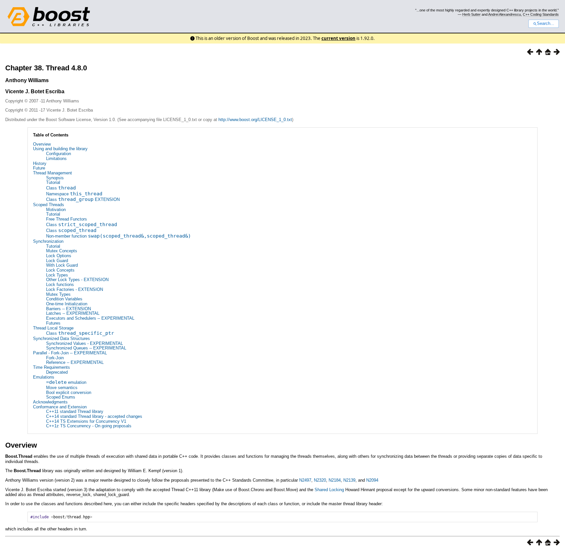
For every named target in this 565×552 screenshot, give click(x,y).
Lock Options (58, 255)
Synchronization (48, 241)
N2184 (335, 480)
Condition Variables (64, 298)
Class (61, 188)
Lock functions (60, 284)
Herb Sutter (471, 14)
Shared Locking (329, 489)
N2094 (372, 480)
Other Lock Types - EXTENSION (77, 279)
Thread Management (52, 172)
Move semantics (61, 387)
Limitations (56, 158)
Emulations (43, 377)
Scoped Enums (60, 397)
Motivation (56, 209)
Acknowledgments (50, 402)
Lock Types (57, 275)
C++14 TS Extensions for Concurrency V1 (86, 421)
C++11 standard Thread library (74, 411)
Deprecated (57, 372)
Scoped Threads (48, 204)
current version (338, 38)
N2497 (305, 480)
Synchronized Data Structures (61, 338)
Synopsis (55, 177)
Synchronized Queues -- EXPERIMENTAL (86, 348)
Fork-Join (55, 357)
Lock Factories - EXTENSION (74, 289)
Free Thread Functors (66, 219)
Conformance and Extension (60, 406)
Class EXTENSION (83, 199)
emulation (66, 382)
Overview (42, 144)
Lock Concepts (60, 270)
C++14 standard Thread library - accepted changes (94, 416)
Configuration (58, 153)
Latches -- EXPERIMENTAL (72, 313)
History (39, 163)
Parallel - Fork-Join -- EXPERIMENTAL (70, 352)
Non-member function (118, 236)
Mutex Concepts (61, 250)
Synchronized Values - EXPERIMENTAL (84, 343)
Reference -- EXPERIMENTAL (75, 362)
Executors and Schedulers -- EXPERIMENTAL (90, 318)
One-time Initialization (66, 303)
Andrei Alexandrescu (504, 14)
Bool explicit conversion (68, 392)
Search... (545, 23)
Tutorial (53, 182)
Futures (53, 323)
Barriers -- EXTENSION (68, 308)
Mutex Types (58, 294)
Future (39, 168)
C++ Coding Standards (541, 14)
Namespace (74, 193)
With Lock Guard (62, 265)
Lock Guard (57, 260)
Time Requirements (51, 367)
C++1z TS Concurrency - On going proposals (88, 425)
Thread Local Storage (53, 328)
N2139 (349, 480)
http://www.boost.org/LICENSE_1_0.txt (255, 119)
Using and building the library (60, 148)
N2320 (320, 480)
